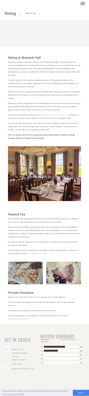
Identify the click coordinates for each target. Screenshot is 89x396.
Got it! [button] (80, 393)
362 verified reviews (67, 339)
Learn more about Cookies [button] (13, 394)
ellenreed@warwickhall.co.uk (36, 254)
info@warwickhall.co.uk (22, 369)
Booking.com (46, 115)
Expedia (54, 115)
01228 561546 (16, 364)
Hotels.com (64, 115)
